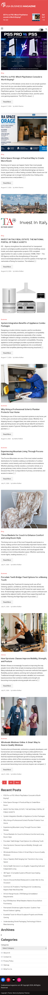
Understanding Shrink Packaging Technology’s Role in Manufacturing (22, 923)
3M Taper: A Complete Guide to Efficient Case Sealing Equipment (21, 874)
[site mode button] (41, 30)
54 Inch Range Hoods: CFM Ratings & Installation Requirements (20, 895)
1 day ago (3, 20)
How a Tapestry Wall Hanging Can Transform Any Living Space (23, 860)
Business (4, 319)
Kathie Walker (19, 271)
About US (6, 953)
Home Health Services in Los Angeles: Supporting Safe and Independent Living (24, 867)
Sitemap (6, 965)
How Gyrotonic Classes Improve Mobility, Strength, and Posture (22, 846)
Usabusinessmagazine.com (11, 985)
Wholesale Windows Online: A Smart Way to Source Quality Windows (24, 853)
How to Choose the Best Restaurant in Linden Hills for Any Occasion (23, 881)
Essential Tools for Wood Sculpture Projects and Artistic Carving (23, 916)
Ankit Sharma (19, 106)
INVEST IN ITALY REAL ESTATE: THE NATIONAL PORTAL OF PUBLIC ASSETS (23, 810)
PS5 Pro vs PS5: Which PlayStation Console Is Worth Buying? (22, 797)
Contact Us (7, 957)
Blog (2, 73)
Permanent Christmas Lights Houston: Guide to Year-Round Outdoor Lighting (22, 909)
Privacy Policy (8, 961)
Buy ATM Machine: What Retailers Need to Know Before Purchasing (22, 902)
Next (17, 782)
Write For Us (7, 969)
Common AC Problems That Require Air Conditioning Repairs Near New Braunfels (22, 888)
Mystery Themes (24, 993)
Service (3, 655)
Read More (7, 102)
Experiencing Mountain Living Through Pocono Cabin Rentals (22, 828)
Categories (5, 945)
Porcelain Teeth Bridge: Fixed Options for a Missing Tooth (23, 841)
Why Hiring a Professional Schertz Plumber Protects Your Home (23, 821)
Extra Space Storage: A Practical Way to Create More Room (21, 803)
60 (11, 782)
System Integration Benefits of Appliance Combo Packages (24, 816)
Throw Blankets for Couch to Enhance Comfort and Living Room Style (23, 835)
